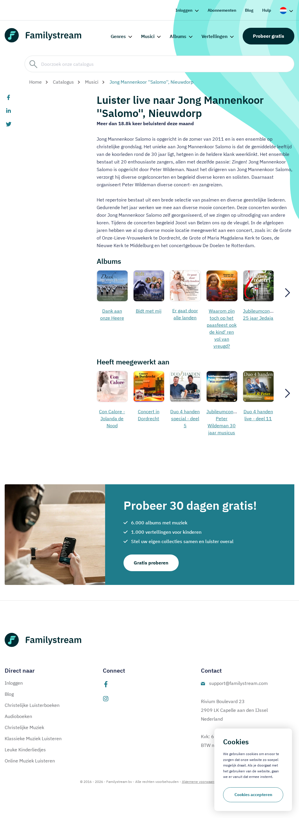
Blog (249, 10)
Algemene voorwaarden (200, 781)
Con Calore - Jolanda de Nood (112, 418)
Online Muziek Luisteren (30, 761)
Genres (118, 36)
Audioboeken (18, 716)
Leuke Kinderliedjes (25, 749)
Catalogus (63, 82)
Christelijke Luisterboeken (32, 705)
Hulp (266, 10)
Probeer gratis (268, 36)
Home (35, 82)
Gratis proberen (151, 563)
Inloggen (183, 10)
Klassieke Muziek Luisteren (33, 738)
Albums (178, 36)
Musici (147, 36)
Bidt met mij (148, 311)
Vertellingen (214, 36)
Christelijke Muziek (24, 727)
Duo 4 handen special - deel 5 (185, 418)
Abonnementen (222, 10)
